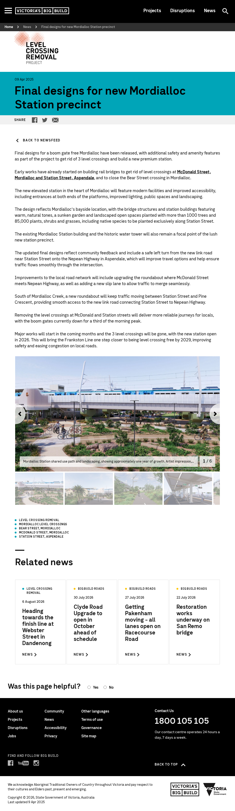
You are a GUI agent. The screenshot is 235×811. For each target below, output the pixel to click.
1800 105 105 (182, 721)
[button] (18, 413)
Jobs (12, 736)
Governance (91, 728)
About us (15, 711)
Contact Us (164, 711)
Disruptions (182, 10)
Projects (152, 10)
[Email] (55, 120)
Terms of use (92, 719)
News (209, 10)
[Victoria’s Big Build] (42, 10)
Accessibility (56, 728)
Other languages (95, 711)
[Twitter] (45, 120)
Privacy (51, 736)
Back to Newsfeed (41, 140)
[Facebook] (34, 120)
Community (54, 711)
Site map (88, 736)
